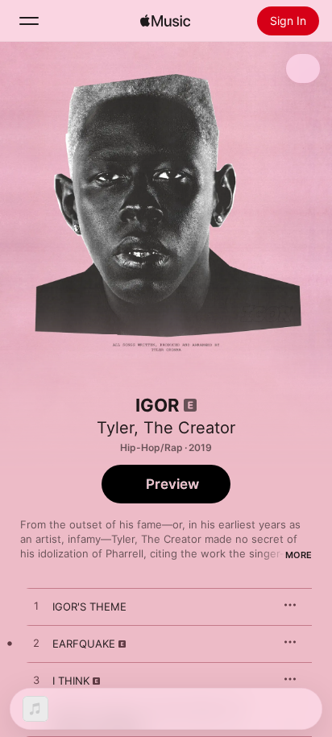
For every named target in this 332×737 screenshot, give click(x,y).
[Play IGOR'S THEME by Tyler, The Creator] (36, 606)
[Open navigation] (29, 21)
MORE (298, 555)
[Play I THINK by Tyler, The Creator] (36, 680)
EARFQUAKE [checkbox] (83, 643)
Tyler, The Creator (166, 427)
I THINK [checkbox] (70, 680)
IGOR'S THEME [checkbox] (89, 606)
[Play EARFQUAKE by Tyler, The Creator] (36, 643)
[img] (165, 21)
